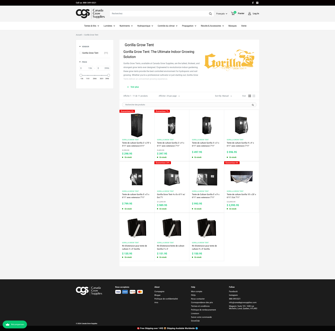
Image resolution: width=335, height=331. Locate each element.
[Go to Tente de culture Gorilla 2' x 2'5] (137, 124)
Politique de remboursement (203, 310)
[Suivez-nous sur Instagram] (257, 3)
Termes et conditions (200, 306)
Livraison (195, 313)
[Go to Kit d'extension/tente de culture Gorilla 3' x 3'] (172, 227)
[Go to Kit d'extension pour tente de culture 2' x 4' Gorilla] (137, 227)
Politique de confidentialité (166, 299)
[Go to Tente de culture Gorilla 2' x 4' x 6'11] (172, 124)
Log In (256, 13)
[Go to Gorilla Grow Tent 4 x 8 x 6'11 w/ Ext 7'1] (172, 176)
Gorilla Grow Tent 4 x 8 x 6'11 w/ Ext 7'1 (171, 196)
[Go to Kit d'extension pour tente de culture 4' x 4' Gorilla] (207, 227)
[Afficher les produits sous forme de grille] (250, 96)
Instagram (233, 295)
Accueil (79, 35)
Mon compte (196, 291)
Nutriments (125, 26)
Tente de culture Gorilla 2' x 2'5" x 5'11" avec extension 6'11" (136, 144)
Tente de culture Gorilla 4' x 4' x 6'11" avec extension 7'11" (240, 144)
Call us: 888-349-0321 (86, 3)
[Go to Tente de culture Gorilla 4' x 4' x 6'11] (241, 124)
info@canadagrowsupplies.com (242, 302)
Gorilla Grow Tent (130, 140)
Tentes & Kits (90, 26)
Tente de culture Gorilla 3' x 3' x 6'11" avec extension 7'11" (205, 144)
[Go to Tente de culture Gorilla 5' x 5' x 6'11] (137, 176)
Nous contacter (198, 299)
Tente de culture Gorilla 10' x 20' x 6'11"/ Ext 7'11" (241, 196)
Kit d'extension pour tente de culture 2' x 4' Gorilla (134, 247)
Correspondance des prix (202, 302)
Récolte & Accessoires (211, 26)
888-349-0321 (235, 299)
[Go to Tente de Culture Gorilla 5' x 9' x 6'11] (207, 176)
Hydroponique (143, 26)
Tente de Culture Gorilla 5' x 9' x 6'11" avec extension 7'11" (205, 196)
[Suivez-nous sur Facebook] (253, 3)
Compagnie (159, 291)
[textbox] (87, 68)
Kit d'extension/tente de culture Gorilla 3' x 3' (170, 247)
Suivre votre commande (201, 317)
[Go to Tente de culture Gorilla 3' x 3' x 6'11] (207, 124)
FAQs (193, 295)
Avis (156, 302)
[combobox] (158, 13)
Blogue (157, 295)
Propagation (187, 26)
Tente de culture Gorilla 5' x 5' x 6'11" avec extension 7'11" (135, 196)
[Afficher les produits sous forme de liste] (254, 96)
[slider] (81, 75)
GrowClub (195, 321)
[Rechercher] (210, 13)
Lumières (108, 26)
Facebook (233, 291)
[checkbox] (95, 53)
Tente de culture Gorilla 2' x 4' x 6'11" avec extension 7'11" (170, 144)
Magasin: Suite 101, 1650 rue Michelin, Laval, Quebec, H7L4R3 (243, 307)
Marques (232, 26)
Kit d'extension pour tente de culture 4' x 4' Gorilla (204, 247)
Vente (243, 26)
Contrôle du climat (166, 26)
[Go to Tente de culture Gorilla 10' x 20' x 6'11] (241, 176)
